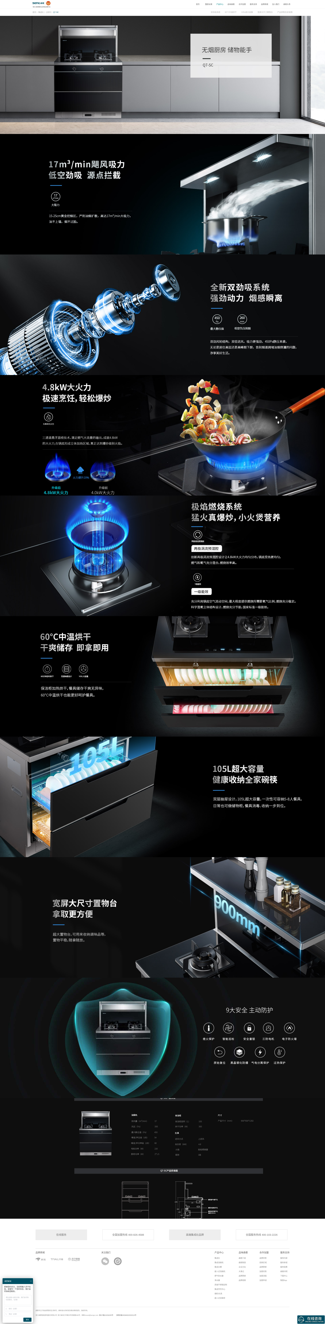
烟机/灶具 (218, 1294)
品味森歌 (231, 4)
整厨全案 (208, 4)
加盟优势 (263, 1271)
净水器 (217, 1280)
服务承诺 (283, 1262)
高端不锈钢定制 (221, 1285)
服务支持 (253, 4)
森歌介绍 (242, 1258)
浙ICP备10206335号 (106, 1315)
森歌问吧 (283, 1271)
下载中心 (283, 1276)
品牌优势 (263, 1258)
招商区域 (263, 1262)
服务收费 (283, 1267)
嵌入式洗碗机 (220, 1271)
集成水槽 (218, 1267)
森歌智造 (242, 1262)
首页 (198, 4)
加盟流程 (263, 1276)
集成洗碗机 (219, 1262)
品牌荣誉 (242, 1276)
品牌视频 (242, 1280)
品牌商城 (264, 4)
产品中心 (219, 4)
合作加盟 (242, 4)
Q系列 (48, 12)
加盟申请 (263, 1280)
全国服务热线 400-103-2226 (262, 1234)
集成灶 (41, 12)
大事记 (241, 1271)
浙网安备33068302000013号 (126, 1315)
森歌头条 (286, 4)
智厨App (283, 1280)
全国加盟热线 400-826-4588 (128, 1234)
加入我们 (275, 4)
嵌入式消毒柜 (220, 1298)
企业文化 (242, 1267)
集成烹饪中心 (220, 1289)
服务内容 (283, 1258)
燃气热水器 (219, 1276)
